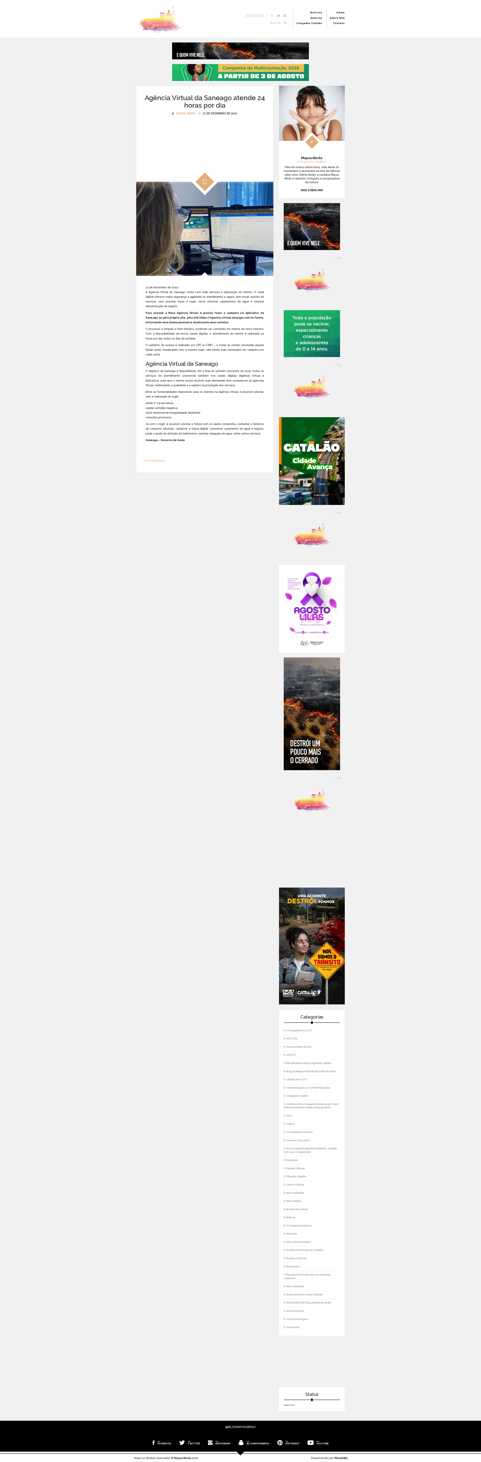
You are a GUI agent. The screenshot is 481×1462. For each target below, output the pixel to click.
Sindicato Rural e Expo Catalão (304, 1294)
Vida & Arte (292, 1327)
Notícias (316, 12)
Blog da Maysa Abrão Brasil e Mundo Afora (311, 1071)
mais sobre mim (312, 190)
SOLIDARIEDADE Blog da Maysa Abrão (308, 1302)
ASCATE (291, 1054)
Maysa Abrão (186, 113)
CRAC (289, 1115)
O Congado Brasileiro (299, 1225)
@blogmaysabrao (240, 1427)
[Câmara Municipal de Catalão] (312, 609)
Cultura (290, 1123)
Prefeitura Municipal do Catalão (304, 1250)
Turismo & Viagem (297, 1319)
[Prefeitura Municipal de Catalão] (312, 461)
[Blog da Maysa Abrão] (312, 387)
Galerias (316, 18)
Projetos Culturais (296, 1258)
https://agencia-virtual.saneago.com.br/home (231, 317)
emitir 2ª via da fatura (159, 403)
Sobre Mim (337, 18)
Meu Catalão (293, 1201)
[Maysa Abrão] (160, 19)
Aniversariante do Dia (298, 1046)
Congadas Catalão (309, 23)
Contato (339, 23)
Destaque (292, 1160)
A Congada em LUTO (299, 1030)
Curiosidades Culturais (299, 1132)
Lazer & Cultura (295, 1184)
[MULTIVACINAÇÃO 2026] (240, 72)
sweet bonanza (295, 1310)
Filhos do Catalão (296, 1176)
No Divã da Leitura (297, 1209)
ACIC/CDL (292, 1038)
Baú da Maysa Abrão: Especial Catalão (308, 1063)
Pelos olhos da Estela (298, 1242)
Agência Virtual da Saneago (167, 292)
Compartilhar (155, 460)
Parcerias (291, 1233)
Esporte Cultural (295, 1168)
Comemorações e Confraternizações (308, 1087)
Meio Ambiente (295, 1193)
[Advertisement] (205, 141)
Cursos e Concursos (297, 1140)
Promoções (292, 1266)
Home (341, 12)
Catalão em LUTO (297, 1079)
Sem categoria (295, 1286)
